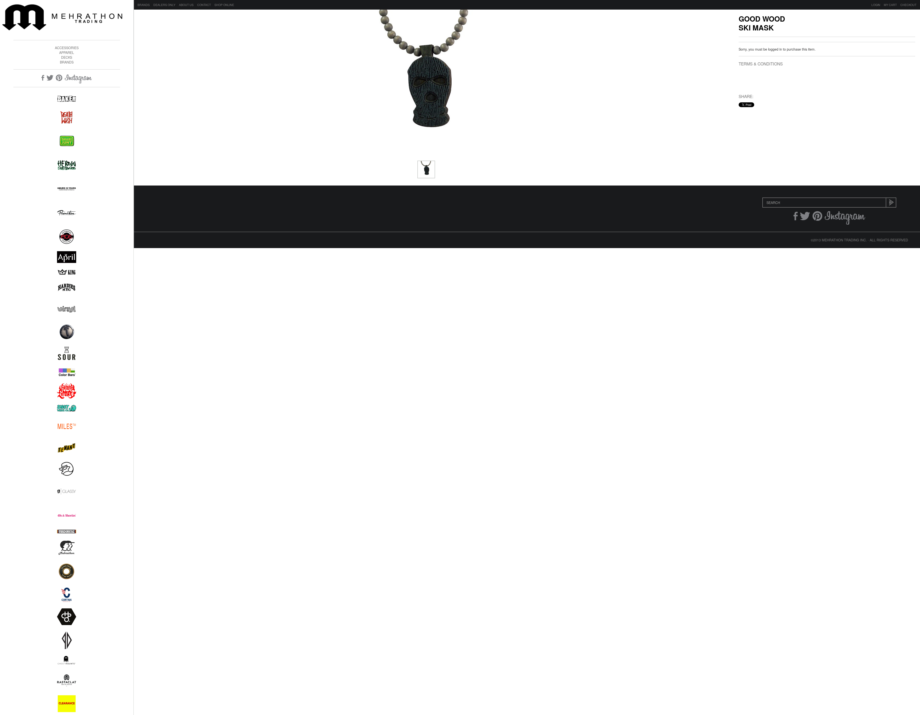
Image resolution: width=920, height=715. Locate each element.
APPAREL (66, 52)
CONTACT (204, 5)
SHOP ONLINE (224, 5)
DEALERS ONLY (164, 5)
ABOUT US (186, 5)
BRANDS (67, 62)
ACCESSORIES (67, 47)
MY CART (890, 5)
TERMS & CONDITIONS (761, 63)
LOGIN (875, 5)
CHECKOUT (908, 5)
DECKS (66, 57)
